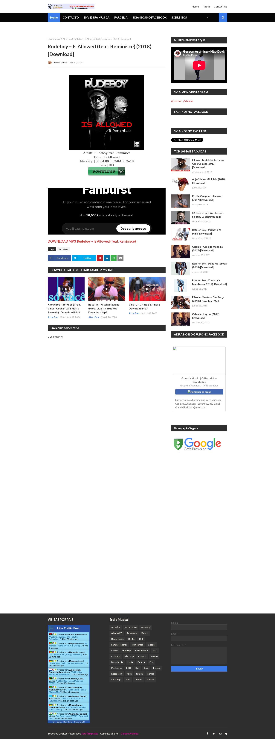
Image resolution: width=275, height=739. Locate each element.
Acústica (115, 627)
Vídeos (138, 679)
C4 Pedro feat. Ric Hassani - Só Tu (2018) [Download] (208, 214)
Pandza (141, 662)
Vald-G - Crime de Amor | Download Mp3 (144, 306)
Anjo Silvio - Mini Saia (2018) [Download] (208, 181)
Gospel (151, 644)
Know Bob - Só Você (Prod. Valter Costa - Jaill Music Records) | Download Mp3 (64, 308)
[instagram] (220, 733)
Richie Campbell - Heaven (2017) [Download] (207, 198)
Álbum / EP (116, 633)
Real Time (67, 722)
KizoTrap (129, 656)
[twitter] (214, 733)
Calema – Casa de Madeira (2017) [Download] (207, 248)
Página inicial (54, 38)
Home (195, 6)
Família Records (119, 644)
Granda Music (60, 62)
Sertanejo (116, 679)
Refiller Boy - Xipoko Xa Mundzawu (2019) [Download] (209, 282)
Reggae (157, 668)
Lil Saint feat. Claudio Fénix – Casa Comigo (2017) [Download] (209, 163)
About (206, 6)
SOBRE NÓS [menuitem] (179, 17)
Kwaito (154, 656)
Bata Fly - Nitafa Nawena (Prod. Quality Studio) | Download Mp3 (103, 308)
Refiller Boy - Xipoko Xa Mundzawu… (66, 673)
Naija (130, 662)
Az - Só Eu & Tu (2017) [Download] (66, 654)
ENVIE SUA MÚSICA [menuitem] (96, 17)
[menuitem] (207, 17)
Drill (141, 638)
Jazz (155, 650)
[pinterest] (225, 733)
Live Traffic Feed (68, 628)
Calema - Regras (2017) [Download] (205, 316)
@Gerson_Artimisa (182, 100)
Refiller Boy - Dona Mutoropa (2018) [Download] (209, 265)
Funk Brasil (137, 644)
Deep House (117, 638)
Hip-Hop (126, 650)
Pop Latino (116, 668)
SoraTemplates (89, 733)
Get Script (57, 722)
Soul (128, 679)
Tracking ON (79, 722)
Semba (150, 673)
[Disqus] (107, 469)
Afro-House (131, 627)
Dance (144, 633)
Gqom (114, 650)
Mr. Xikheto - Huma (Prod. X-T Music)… (68, 644)
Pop (151, 662)
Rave (146, 668)
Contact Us (220, 6)
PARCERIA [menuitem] (121, 17)
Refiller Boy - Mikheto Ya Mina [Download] (206, 231)
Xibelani (150, 679)
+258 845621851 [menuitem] (61, 27)
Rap (137, 668)
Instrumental (141, 650)
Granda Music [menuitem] (91, 27)
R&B (128, 668)
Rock (129, 673)
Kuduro (142, 656)
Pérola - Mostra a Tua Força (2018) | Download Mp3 (208, 299)
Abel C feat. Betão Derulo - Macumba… (67, 663)
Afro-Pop (67, 38)
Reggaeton (116, 673)
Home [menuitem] (54, 17)
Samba (139, 673)
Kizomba (115, 656)
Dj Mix (131, 638)
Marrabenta (117, 662)
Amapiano (132, 633)
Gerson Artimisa (129, 733)
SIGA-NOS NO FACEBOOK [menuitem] (149, 17)
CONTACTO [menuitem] (71, 17)
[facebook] (207, 733)
